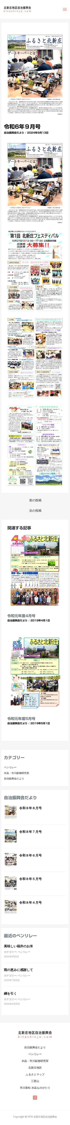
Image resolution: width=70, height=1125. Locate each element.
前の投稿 (35, 500)
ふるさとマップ (35, 1074)
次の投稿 (35, 510)
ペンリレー (10, 767)
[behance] (35, 1097)
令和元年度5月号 (21, 718)
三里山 (35, 1081)
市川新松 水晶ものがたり (35, 1087)
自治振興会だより (14, 133)
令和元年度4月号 (21, 615)
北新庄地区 (35, 1067)
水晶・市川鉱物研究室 (16, 773)
